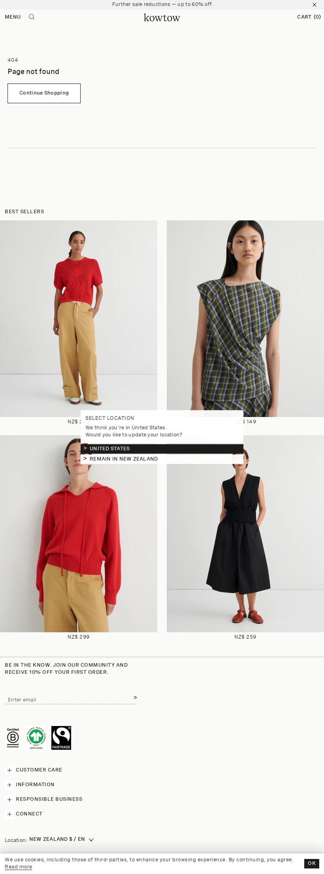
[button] (309, 17)
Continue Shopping (44, 93)
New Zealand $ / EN (57, 839)
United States (110, 448)
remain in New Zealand (124, 459)
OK (312, 863)
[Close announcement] (314, 4)
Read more (18, 867)
